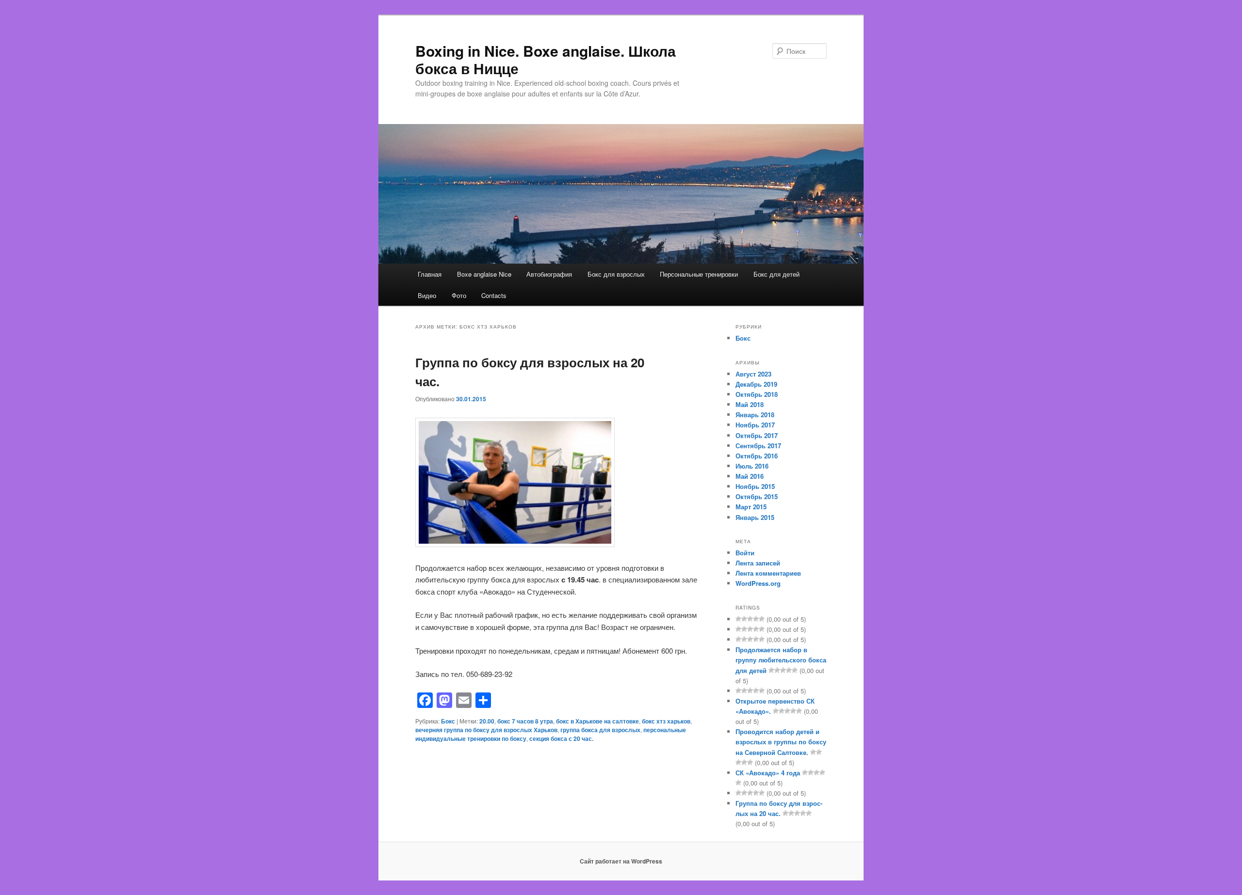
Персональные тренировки (699, 274)
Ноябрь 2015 (755, 486)
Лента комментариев (768, 573)
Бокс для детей (776, 274)
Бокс (448, 721)
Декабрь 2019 (756, 384)
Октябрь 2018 (756, 394)
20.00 (486, 721)
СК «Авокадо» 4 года (767, 772)
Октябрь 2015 (756, 496)
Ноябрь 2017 (755, 424)
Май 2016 (749, 476)
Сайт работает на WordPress (621, 861)
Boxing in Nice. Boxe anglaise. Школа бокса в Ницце (545, 59)
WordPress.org (758, 583)
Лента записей (757, 562)
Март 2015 (751, 506)
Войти (744, 552)
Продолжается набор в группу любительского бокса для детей (780, 660)
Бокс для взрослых (616, 274)
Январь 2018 (754, 414)
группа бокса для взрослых (600, 729)
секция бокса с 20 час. (561, 738)
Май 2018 (749, 404)
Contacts (494, 295)
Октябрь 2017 (756, 435)
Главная (429, 274)
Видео (427, 295)
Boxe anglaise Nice (484, 274)
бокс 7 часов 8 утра (525, 721)
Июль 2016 (751, 466)
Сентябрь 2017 (758, 445)
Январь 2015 (754, 517)
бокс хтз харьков (666, 721)
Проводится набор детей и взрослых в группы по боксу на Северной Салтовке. (780, 741)
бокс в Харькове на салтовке (597, 721)
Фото (459, 295)
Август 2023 (753, 373)
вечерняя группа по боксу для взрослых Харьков (486, 729)
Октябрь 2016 (756, 455)
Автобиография (549, 274)
